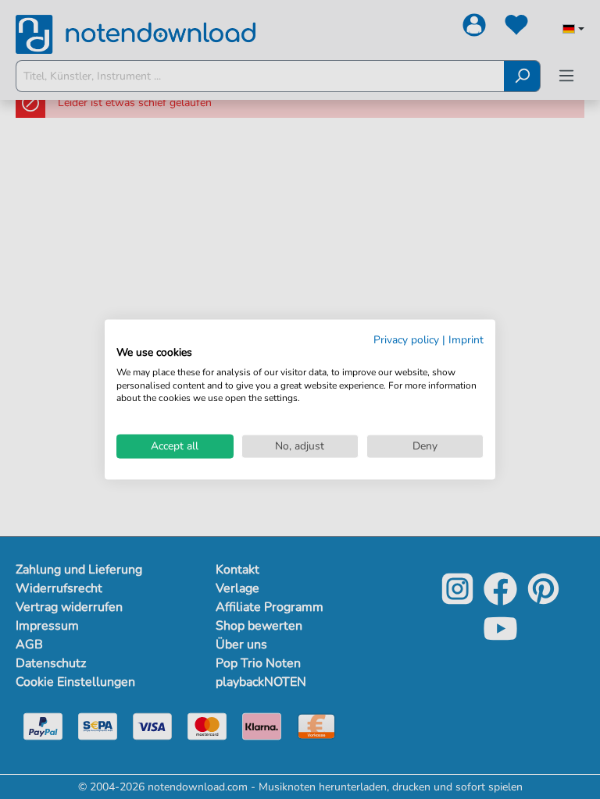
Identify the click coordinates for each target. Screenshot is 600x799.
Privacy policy (406, 339)
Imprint (466, 339)
